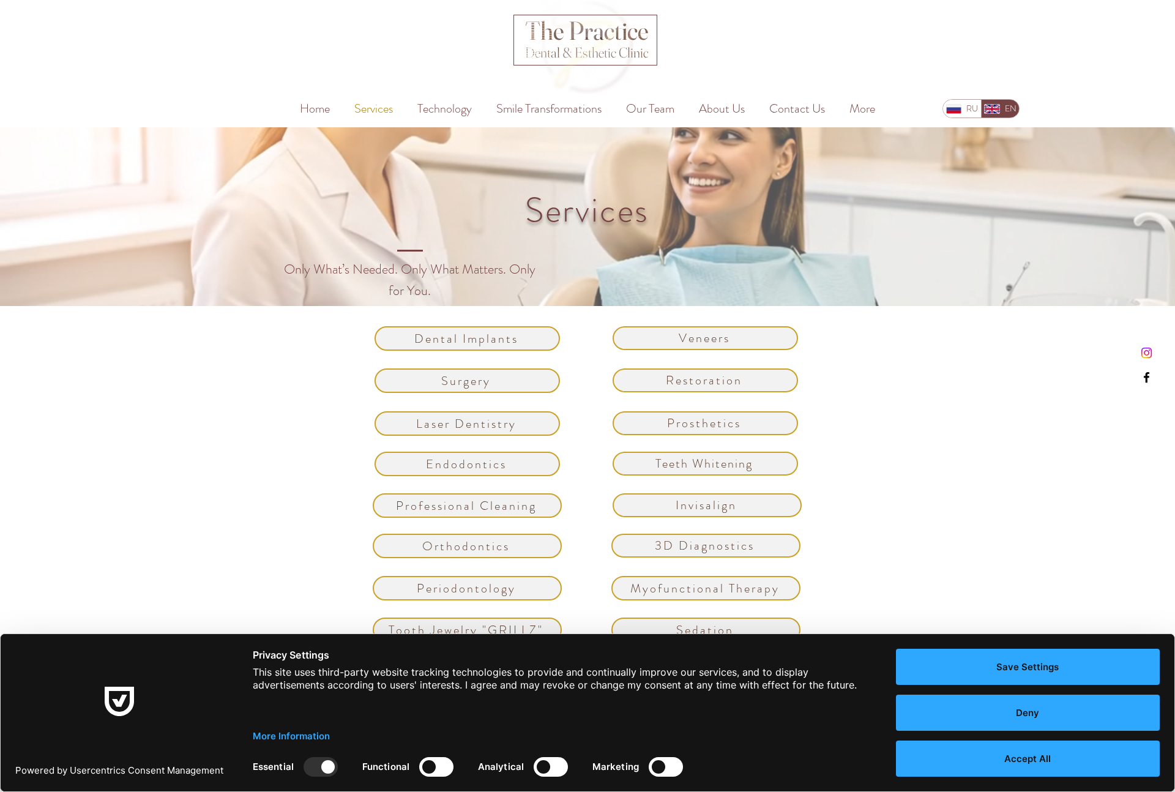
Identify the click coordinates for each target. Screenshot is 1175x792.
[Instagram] (1147, 353)
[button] (467, 338)
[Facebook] (1147, 377)
